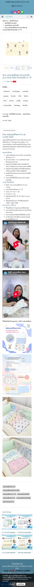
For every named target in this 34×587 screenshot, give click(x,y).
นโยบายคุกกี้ (5, 581)
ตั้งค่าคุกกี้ (12, 584)
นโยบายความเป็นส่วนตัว (19, 579)
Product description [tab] (9, 130)
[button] (27, 17)
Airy (9, 120)
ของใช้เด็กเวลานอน (15, 114)
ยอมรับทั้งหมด (20, 584)
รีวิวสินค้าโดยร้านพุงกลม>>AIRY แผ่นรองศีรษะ (16, 321)
